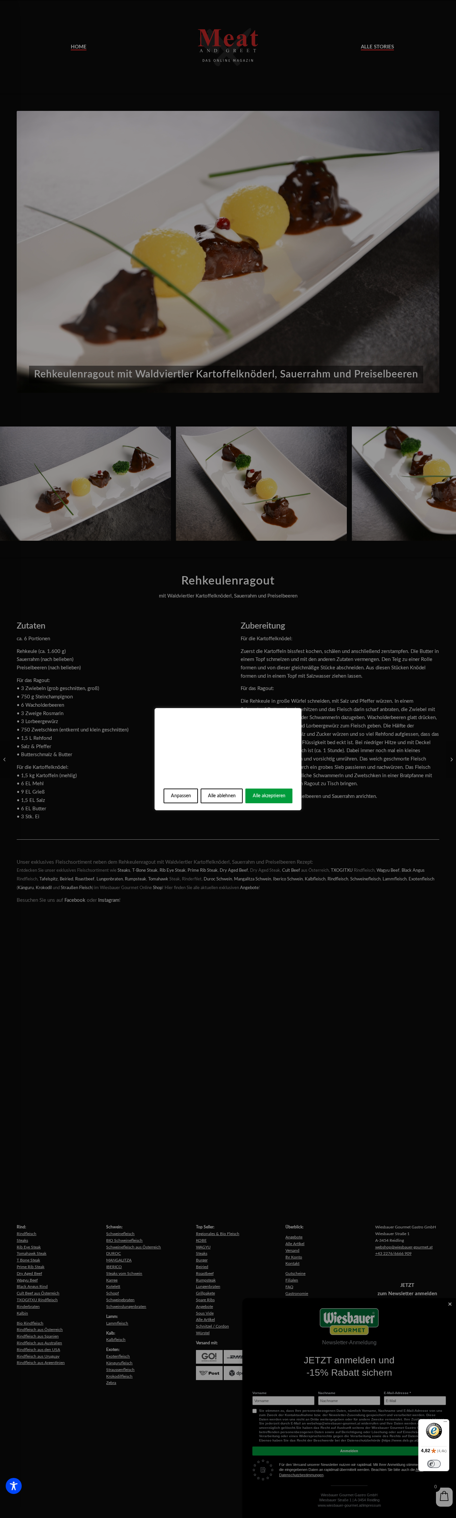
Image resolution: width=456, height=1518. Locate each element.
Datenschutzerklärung (237, 779)
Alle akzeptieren (269, 796)
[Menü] (445, 1423)
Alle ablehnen (222, 796)
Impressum (185, 779)
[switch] (434, 1464)
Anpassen (181, 796)
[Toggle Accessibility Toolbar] (13, 1486)
